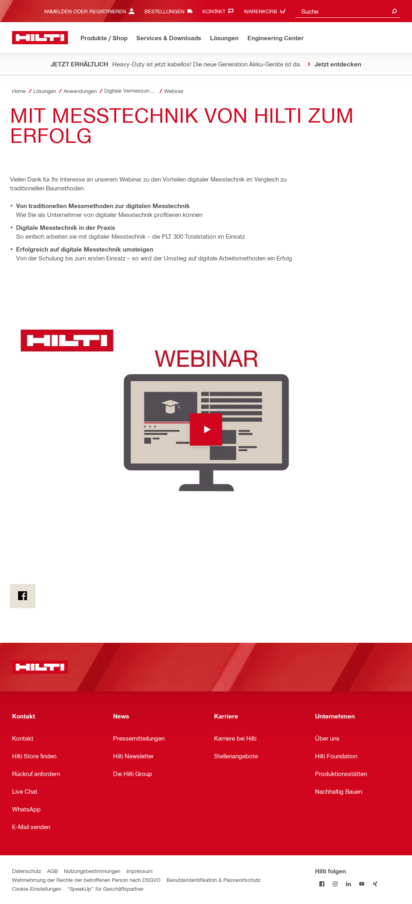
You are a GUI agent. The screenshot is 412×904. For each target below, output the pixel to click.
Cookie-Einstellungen (36, 888)
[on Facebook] (22, 596)
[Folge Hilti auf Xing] (374, 884)
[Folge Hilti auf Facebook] (321, 884)
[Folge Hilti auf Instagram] (335, 884)
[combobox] (347, 11)
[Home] (40, 37)
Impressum (139, 871)
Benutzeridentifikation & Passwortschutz (213, 880)
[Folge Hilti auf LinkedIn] (348, 884)
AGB (52, 871)
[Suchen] (394, 11)
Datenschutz (26, 871)
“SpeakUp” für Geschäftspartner (105, 888)
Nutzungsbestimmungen (92, 871)
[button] (206, 429)
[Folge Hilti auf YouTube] (361, 884)
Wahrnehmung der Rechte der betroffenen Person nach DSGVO (86, 880)
